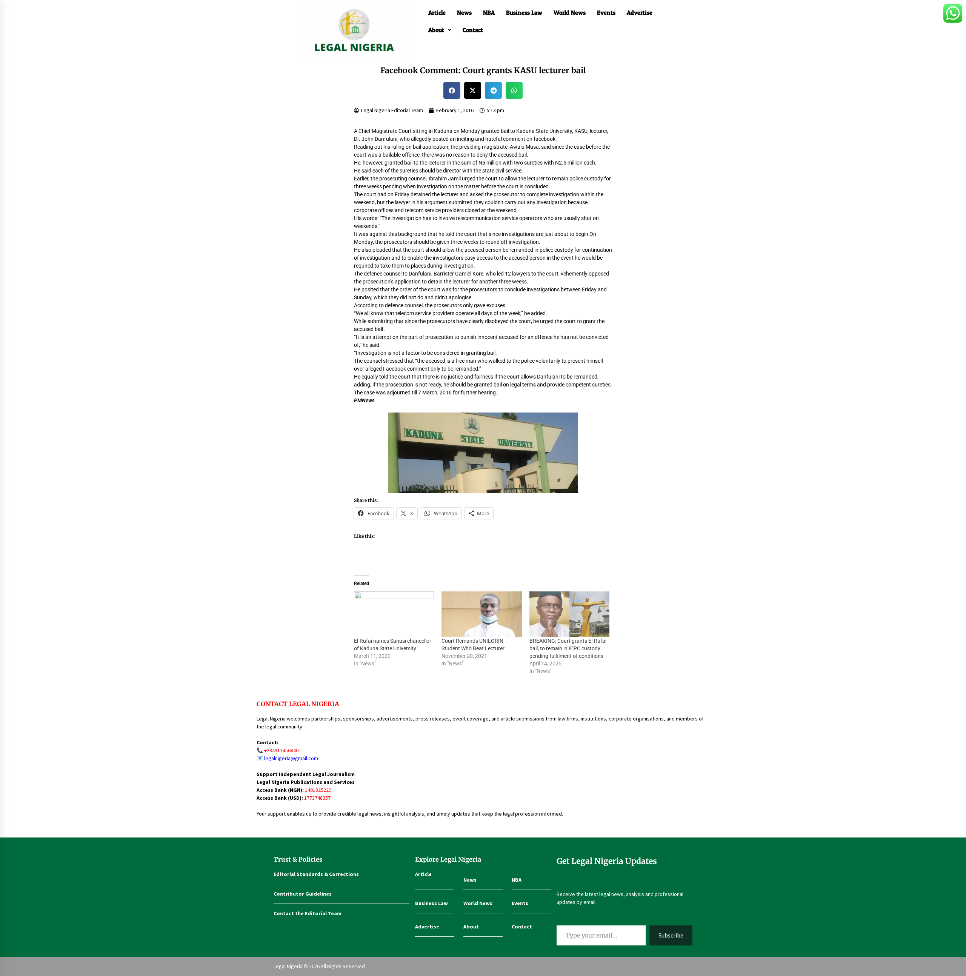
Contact (473, 30)
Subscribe (670, 935)
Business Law (524, 12)
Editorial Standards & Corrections (316, 874)
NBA (489, 12)
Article (437, 12)
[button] (440, 29)
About (436, 30)
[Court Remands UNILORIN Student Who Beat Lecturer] (481, 614)
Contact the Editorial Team (307, 913)
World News (570, 12)
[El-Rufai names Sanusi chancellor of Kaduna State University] (394, 614)
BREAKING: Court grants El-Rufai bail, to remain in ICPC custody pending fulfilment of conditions (567, 648)
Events (606, 12)
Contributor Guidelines (303, 893)
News (464, 12)
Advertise (639, 12)
